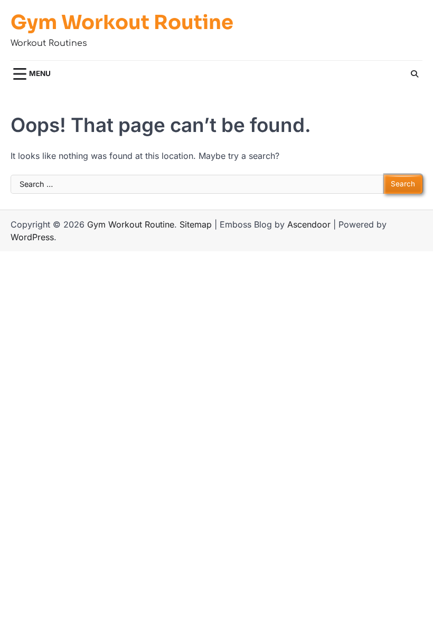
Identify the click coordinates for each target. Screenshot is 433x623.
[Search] (414, 74)
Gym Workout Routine (122, 22)
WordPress (32, 237)
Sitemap (196, 224)
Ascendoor (309, 224)
